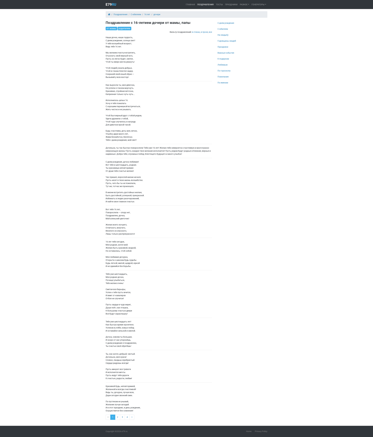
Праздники (231, 4)
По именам (223, 82)
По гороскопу (224, 71)
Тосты (219, 4)
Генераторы (257, 4)
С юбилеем (223, 29)
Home (248, 431)
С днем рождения (226, 23)
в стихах (196, 32)
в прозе (204, 32)
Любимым (222, 65)
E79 (111, 4)
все (210, 32)
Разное (244, 4)
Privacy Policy (261, 431)
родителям (124, 28)
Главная (190, 4)
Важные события (226, 53)
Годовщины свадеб (227, 41)
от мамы (111, 28)
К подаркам (223, 59)
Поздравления (205, 4)
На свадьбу (223, 35)
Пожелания (223, 77)
